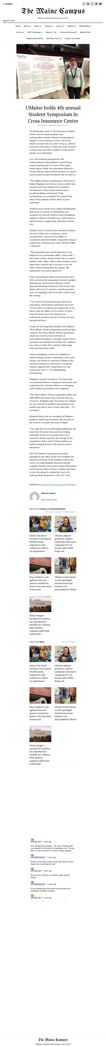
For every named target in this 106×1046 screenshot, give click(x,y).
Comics (19, 32)
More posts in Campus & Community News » (61, 512)
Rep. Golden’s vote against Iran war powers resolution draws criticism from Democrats (40, 583)
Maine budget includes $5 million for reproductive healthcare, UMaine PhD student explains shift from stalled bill (39, 625)
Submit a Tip (51, 32)
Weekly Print (85, 32)
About (26, 26)
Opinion (70, 26)
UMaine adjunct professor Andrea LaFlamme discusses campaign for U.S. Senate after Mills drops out (65, 543)
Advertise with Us (54, 38)
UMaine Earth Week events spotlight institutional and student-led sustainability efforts (65, 583)
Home (18, 26)
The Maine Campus (53, 11)
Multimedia (84, 26)
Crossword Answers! (68, 32)
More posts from (49, 499)
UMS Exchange (33, 32)
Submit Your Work (72, 38)
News (36, 26)
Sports (59, 26)
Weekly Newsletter (35, 38)
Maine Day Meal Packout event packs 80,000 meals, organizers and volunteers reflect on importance (40, 543)
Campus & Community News (53, 484)
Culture (48, 26)
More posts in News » (69, 642)
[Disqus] (53, 802)
